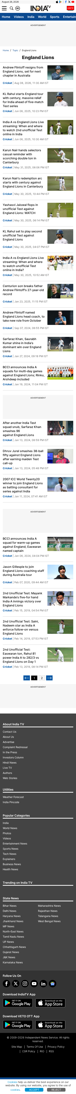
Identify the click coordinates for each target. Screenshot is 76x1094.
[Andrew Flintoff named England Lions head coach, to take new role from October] (60, 317)
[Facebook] (6, 983)
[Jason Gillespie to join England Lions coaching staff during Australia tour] (60, 572)
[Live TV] (70, 8)
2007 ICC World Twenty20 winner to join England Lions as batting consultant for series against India (23, 485)
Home (6, 17)
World (42, 17)
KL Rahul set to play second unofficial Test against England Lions (22, 235)
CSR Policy (28, 1051)
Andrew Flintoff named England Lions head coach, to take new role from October (24, 316)
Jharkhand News (13, 921)
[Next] (49, 677)
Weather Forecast (13, 797)
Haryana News (11, 916)
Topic (15, 50)
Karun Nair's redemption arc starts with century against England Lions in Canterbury (23, 182)
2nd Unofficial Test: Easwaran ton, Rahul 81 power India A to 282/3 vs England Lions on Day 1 (21, 655)
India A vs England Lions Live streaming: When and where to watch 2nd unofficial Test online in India (23, 128)
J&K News (9, 957)
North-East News (13, 931)
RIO (42, 1051)
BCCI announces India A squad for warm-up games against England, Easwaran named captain (22, 545)
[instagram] (25, 983)
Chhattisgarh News (14, 946)
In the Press (10, 752)
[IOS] (57, 2)
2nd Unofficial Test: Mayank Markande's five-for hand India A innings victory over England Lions (22, 599)
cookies (15, 1089)
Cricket (7, 82)
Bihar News (9, 905)
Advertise (8, 742)
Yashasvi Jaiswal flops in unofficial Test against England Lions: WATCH (20, 209)
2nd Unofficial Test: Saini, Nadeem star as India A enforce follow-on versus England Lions (21, 627)
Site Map (16, 1046)
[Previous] (26, 677)
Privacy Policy (56, 1046)
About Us (8, 736)
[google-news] (52, 983)
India (30, 17)
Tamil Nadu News (13, 936)
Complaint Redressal (15, 747)
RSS (51, 1051)
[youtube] (34, 983)
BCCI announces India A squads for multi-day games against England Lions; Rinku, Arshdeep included (24, 373)
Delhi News (9, 910)
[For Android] (18, 1024)
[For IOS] (50, 1024)
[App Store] (50, 1003)
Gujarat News (11, 952)
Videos (19, 17)
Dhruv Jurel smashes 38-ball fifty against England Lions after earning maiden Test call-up (23, 457)
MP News (8, 926)
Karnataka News (13, 962)
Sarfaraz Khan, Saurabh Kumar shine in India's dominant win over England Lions (22, 345)
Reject (56, 1089)
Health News (10, 869)
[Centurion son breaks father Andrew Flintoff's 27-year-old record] (60, 291)
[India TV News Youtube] (73, 2)
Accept (34, 1089)
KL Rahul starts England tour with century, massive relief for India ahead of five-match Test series (23, 100)
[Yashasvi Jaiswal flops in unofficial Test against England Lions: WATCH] (60, 210)
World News (10, 828)
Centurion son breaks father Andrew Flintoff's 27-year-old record (23, 290)
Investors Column (13, 757)
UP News (8, 941)
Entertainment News (15, 843)
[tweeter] (15, 983)
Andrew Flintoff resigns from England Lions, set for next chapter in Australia (23, 71)
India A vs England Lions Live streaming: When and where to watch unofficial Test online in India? (23, 264)
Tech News (9, 853)
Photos (7, 833)
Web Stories (10, 778)
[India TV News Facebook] (66, 2)
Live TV (7, 767)
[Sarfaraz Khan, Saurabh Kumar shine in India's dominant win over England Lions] (60, 344)
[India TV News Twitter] (69, 2)
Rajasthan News (47, 910)
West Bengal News (49, 921)
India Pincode (11, 802)
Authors (7, 772)
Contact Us (9, 731)
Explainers (9, 859)
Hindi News (9, 762)
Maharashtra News (49, 905)
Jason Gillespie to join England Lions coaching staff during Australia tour (23, 571)
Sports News (10, 848)
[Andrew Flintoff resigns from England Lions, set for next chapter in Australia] (60, 72)
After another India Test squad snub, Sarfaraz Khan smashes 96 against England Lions (22, 429)
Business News (12, 864)
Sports (54, 17)
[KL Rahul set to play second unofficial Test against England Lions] (60, 236)
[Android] (60, 2)
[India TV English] (40, 8)
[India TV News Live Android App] (18, 1003)
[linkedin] (43, 983)
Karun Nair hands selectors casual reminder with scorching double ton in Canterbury (22, 156)
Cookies (12, 1082)
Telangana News (48, 916)
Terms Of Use (35, 1046)
